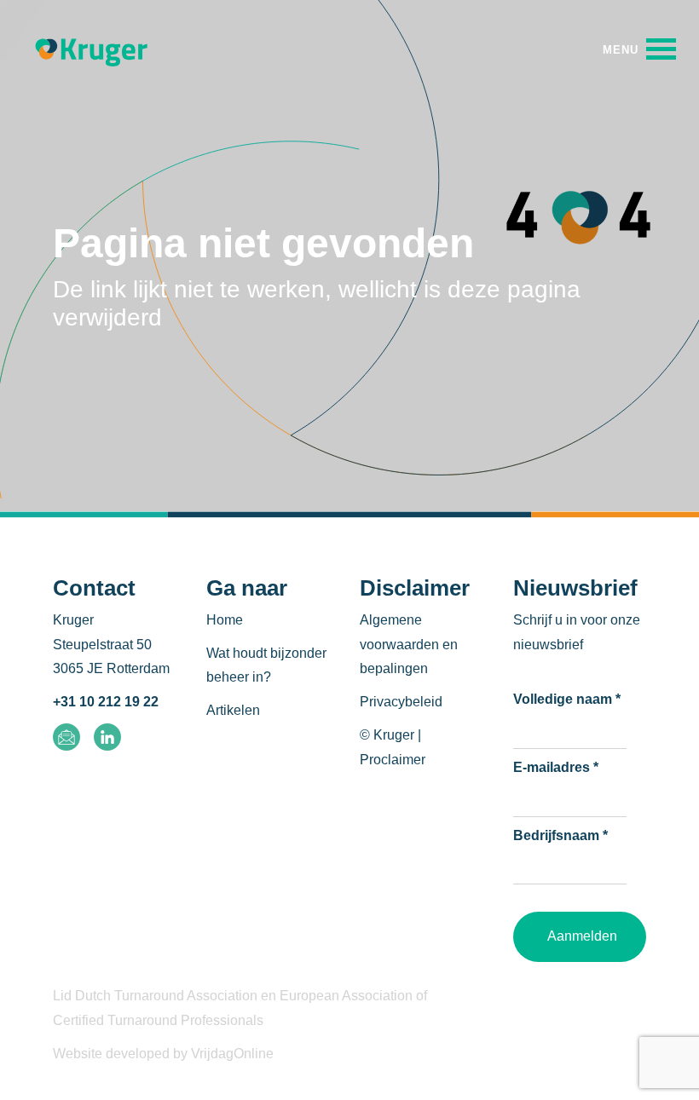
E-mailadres (555, 767)
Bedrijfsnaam (560, 835)
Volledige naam (567, 699)
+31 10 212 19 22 (106, 701)
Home (224, 620)
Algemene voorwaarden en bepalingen (409, 645)
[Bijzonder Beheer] (91, 50)
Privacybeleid (401, 701)
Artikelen (233, 710)
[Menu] (639, 49)
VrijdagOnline (232, 1053)
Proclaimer (392, 759)
